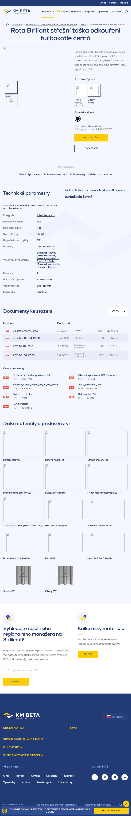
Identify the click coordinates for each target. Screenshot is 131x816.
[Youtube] (115, 777)
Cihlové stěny (12, 747)
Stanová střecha (46, 261)
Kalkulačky (111, 810)
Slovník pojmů (44, 782)
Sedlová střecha (46, 252)
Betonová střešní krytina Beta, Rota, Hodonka (51, 24)
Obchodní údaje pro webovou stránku (57, 804)
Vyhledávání (126, 12)
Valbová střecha (46, 255)
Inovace (20, 775)
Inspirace (69, 775)
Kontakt (108, 174)
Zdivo (73, 727)
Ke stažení (51, 775)
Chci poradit (91, 148)
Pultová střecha (46, 267)
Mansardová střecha (48, 264)
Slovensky (117, 716)
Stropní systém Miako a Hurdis (23, 739)
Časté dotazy (65, 782)
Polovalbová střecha (48, 258)
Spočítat (88, 654)
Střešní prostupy (46, 215)
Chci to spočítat (91, 137)
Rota (83, 24)
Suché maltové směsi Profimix (23, 755)
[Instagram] (105, 777)
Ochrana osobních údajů (98, 804)
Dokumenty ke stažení (55, 174)
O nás (6, 775)
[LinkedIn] (124, 777)
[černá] (77, 118)
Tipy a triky (9, 782)
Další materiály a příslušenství (85, 174)
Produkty (17, 24)
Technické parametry (30, 174)
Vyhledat (14, 681)
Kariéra (26, 782)
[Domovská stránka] (7, 24)
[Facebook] (95, 777)
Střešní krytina (13, 727)
